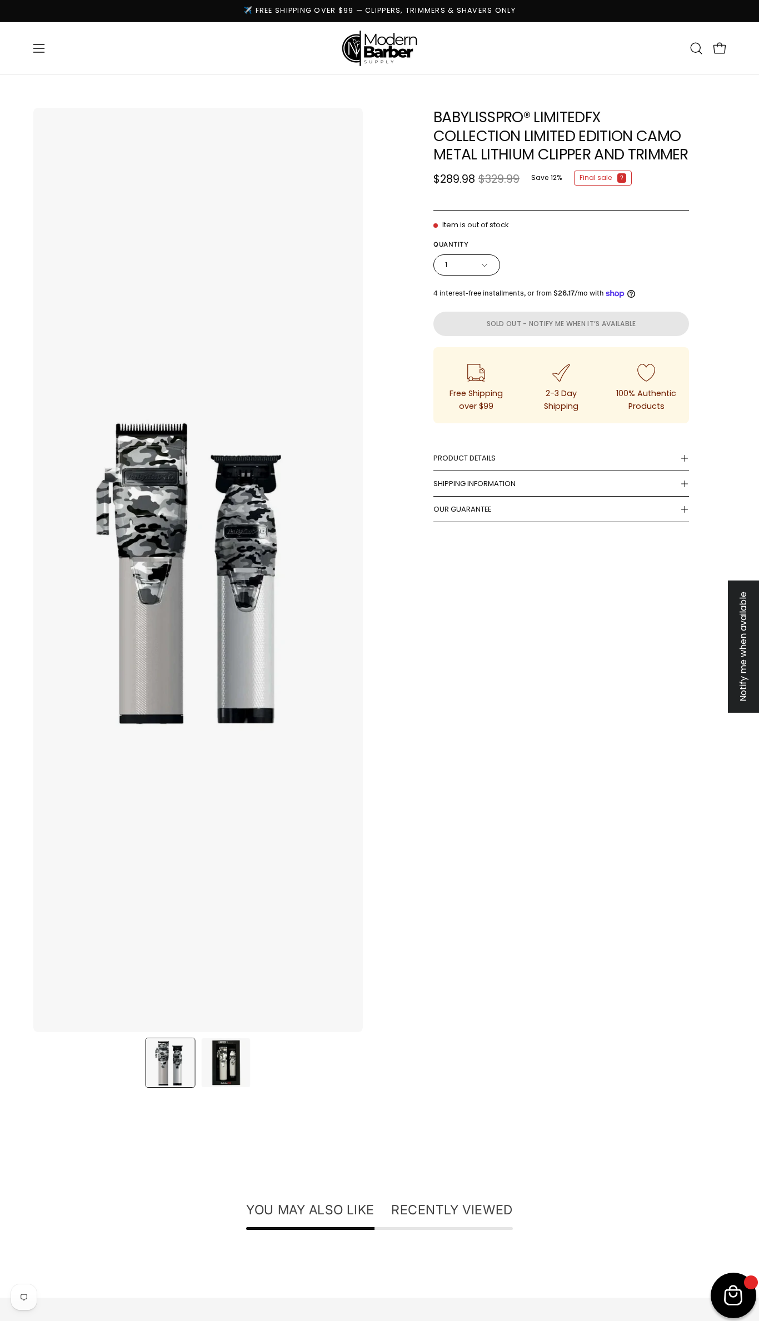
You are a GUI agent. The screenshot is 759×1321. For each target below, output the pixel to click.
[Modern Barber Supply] (379, 48)
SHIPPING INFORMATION (474, 483)
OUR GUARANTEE (462, 509)
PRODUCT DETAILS (464, 458)
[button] (696, 48)
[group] (379, 11)
